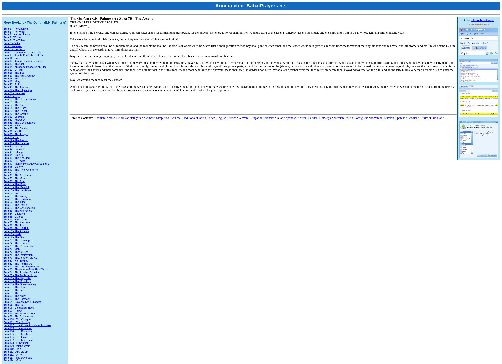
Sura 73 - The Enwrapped (18, 240)
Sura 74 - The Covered (16, 243)
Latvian (313, 118)
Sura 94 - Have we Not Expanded (22, 301)
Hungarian (256, 118)
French (232, 118)
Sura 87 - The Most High (17, 281)
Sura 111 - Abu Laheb (16, 351)
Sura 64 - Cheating (14, 213)
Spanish (400, 118)
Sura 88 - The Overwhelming (20, 284)
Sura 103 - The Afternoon (18, 328)
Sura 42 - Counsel (14, 149)
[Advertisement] (141, 104)
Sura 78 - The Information (18, 254)
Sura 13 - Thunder (14, 63)
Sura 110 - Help (12, 348)
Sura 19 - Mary (12, 81)
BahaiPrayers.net (266, 5)
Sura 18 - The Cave (15, 78)
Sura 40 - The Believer (16, 143)
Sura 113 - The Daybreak (18, 357)
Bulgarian (137, 118)
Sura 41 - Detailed (14, 146)
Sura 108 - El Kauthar (16, 342)
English (221, 118)
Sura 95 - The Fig (13, 304)
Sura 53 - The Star (14, 181)
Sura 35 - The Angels (15, 128)
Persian (339, 118)
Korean (302, 118)
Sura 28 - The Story (15, 108)
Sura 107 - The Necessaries (19, 340)
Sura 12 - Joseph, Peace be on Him (24, 61)
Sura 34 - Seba (12, 125)
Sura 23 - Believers (14, 93)
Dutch (211, 118)
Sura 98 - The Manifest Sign (19, 313)
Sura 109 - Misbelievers (17, 345)
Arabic (110, 118)
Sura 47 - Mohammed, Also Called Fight (26, 163)
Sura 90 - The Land (14, 290)
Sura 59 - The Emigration (18, 199)
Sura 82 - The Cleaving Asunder (22, 266)
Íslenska (269, 118)
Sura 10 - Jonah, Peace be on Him (23, 55)
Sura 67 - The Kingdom (17, 222)
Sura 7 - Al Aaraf (13, 46)
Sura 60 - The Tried (14, 202)
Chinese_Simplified (157, 118)
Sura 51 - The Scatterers (18, 175)
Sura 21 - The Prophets (17, 87)
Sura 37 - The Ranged (16, 134)
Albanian (99, 118)
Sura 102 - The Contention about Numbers (27, 325)
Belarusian (122, 118)
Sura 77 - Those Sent (16, 251)
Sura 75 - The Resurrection (19, 246)
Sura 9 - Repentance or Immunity (22, 52)
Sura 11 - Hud (11, 58)
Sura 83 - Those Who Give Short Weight (26, 269)
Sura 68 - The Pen (14, 225)
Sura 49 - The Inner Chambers (21, 169)
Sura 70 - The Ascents (16, 231)
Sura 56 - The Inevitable (17, 190)
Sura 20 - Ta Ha (12, 84)
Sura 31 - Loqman (14, 116)
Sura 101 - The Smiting (17, 322)
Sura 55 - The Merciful (16, 187)
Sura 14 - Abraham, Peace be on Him (25, 66)
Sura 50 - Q (10, 172)
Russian (389, 118)
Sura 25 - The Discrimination (20, 99)
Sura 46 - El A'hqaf (14, 160)
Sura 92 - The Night (15, 295)
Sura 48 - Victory (13, 166)
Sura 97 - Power (13, 310)
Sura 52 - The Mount (15, 178)
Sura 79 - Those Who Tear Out (21, 257)
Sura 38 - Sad (11, 137)
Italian (279, 118)
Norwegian (326, 118)
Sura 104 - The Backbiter (18, 331)
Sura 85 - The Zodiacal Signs (20, 275)
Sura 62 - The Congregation (19, 207)
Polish (349, 118)
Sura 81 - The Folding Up (18, 263)
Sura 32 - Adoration (14, 119)
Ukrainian (436, 118)
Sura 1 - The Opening (16, 28)
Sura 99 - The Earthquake (18, 316)
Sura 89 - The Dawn (15, 287)
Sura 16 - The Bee (14, 72)
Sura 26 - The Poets (15, 102)
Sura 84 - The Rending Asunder (21, 272)
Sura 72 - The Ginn (14, 237)
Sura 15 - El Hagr (13, 69)
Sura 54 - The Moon (15, 184)
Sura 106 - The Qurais (16, 337)
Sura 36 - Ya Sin (13, 131)
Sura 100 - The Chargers (17, 319)
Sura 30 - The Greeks (16, 113)
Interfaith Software (482, 20)
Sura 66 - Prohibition (15, 219)
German (243, 118)
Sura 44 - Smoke (13, 155)
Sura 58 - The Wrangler (17, 196)
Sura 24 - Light (12, 96)
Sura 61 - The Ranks (15, 204)
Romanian (376, 118)
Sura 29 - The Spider (15, 110)
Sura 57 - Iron (11, 193)
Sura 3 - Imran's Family (17, 34)
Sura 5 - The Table (14, 40)
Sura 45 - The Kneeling (17, 157)
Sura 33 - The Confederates (19, 122)
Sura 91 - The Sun (14, 293)
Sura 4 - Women (13, 37)
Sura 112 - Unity (13, 354)
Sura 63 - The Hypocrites (18, 210)
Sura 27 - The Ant (14, 105)
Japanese (290, 118)
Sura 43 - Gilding (13, 152)
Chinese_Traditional (183, 118)
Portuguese (361, 118)
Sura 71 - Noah (12, 234)
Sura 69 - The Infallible (16, 228)
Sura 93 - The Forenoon (17, 298)
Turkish (423, 118)
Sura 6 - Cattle (12, 43)
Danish (201, 118)
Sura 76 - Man (12, 248)
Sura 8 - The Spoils (14, 49)
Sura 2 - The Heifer (14, 31)
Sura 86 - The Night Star (17, 278)
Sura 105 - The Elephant (17, 334)
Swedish (412, 118)
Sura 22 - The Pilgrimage (18, 90)
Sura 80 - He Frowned (16, 260)
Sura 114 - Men (12, 360)
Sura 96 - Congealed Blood (19, 307)
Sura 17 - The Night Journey (19, 75)
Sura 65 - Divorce (13, 216)
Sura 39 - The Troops (16, 140)
